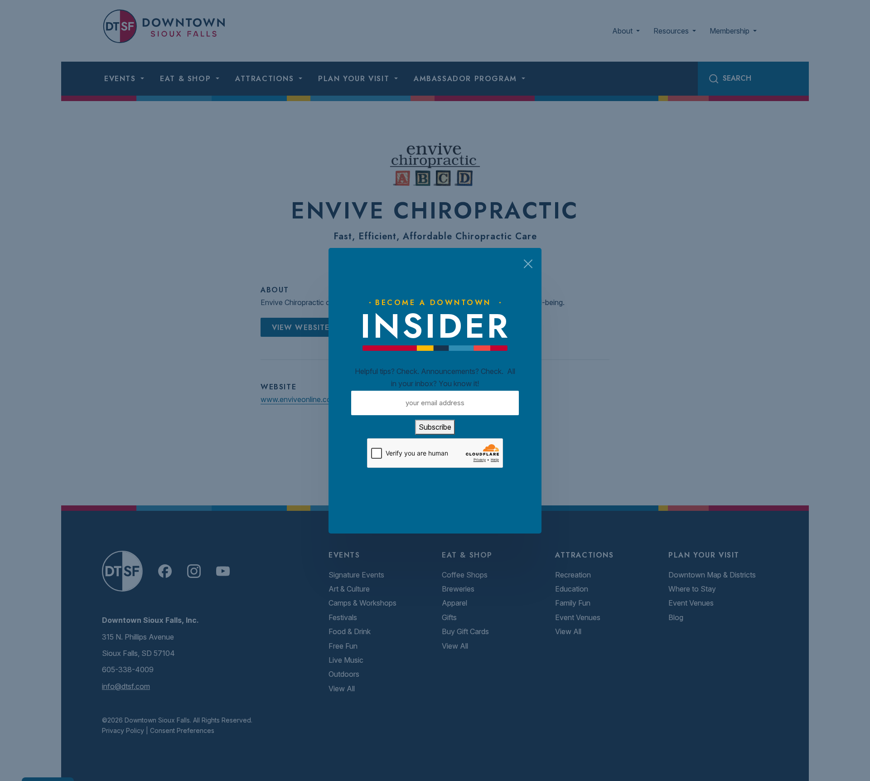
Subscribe (435, 427)
